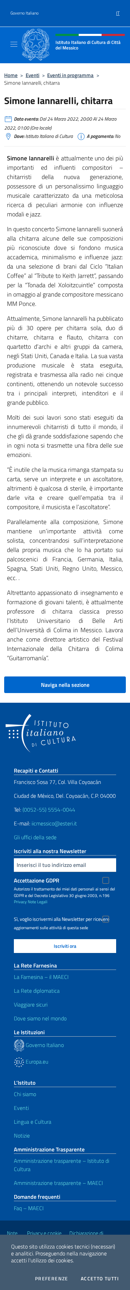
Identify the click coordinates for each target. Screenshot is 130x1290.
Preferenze (51, 1278)
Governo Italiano (24, 13)
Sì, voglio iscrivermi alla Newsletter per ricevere (62, 919)
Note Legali (37, 901)
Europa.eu (36, 1061)
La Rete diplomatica (37, 991)
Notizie (22, 1135)
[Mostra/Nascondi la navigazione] (14, 44)
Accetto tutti (100, 1278)
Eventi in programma (70, 75)
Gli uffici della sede (35, 837)
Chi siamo (25, 1094)
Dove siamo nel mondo (40, 1018)
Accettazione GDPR (36, 880)
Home (11, 75)
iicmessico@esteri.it (54, 823)
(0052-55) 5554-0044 (49, 809)
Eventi (33, 75)
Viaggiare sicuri (30, 1004)
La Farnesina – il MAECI (41, 977)
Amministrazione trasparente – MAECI (58, 1183)
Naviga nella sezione (65, 685)
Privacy (20, 901)
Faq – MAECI (29, 1208)
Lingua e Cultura (32, 1122)
